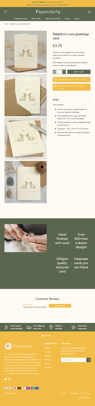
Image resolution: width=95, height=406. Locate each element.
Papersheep (13, 393)
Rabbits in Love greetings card (20, 24)
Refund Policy (74, 393)
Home (6, 24)
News (47, 363)
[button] (89, 12)
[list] (26, 117)
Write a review (60, 306)
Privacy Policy (86, 393)
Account (64, 393)
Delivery (48, 356)
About (47, 348)
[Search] (5, 11)
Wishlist (48, 367)
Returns (48, 360)
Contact (48, 352)
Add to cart (79, 72)
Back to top (46, 336)
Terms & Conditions (84, 397)
